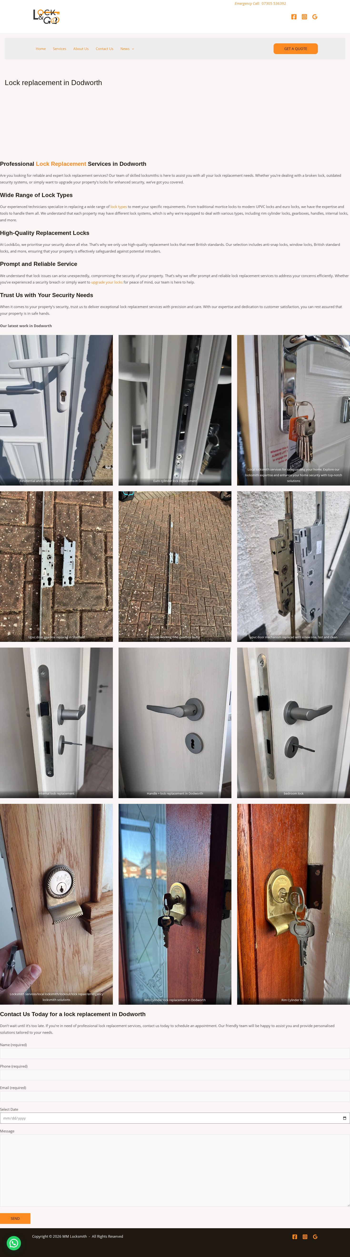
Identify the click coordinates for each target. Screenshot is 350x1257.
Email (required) (13, 1087)
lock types (118, 206)
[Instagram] (304, 17)
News (125, 48)
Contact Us (104, 48)
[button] (132, 48)
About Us (81, 48)
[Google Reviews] (315, 17)
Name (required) (13, 1044)
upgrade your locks (107, 282)
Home (41, 48)
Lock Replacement (61, 164)
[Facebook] (294, 17)
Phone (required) (13, 1066)
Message (7, 1131)
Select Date (9, 1109)
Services (59, 48)
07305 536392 (274, 3)
